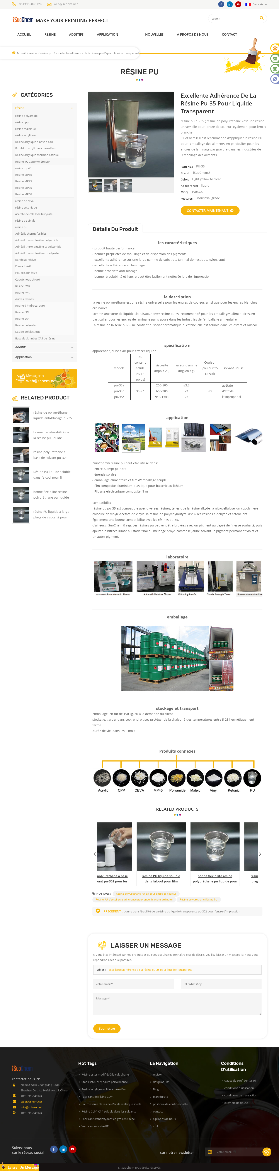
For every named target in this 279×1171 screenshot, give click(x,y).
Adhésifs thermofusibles (30, 234)
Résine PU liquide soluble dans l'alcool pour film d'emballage (52, 477)
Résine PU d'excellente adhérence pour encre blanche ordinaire (134, 899)
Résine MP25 (23, 181)
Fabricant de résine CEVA (97, 1097)
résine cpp (22, 122)
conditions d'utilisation (239, 1088)
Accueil (24, 34)
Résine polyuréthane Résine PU (199, 899)
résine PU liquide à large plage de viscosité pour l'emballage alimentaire (51, 517)
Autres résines (24, 299)
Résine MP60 (23, 194)
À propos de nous (192, 34)
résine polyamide (26, 116)
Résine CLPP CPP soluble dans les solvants (109, 1111)
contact (229, 34)
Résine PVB (22, 286)
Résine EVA (22, 319)
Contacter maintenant (207, 210)
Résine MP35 (23, 188)
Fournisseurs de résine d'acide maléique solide (111, 1104)
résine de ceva (24, 201)
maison (158, 1074)
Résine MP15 (23, 175)
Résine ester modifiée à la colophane (105, 1074)
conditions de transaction (240, 1095)
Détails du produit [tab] (115, 229)
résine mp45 (23, 168)
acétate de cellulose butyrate (34, 214)
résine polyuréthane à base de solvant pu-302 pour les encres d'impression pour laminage (231, 879)
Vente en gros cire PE (95, 1126)
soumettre (107, 1028)
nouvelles (154, 34)
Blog (156, 1089)
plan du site (160, 1097)
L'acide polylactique (27, 332)
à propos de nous (164, 1119)
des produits (161, 1082)
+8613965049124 (29, 4)
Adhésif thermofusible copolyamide (38, 247)
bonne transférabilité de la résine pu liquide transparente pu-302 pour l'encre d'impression (177, 879)
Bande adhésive (25, 260)
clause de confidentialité (240, 1080)
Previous (94, 853)
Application (107, 34)
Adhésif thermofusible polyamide (36, 240)
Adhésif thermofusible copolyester (37, 253)
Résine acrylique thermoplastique (37, 155)
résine (50, 34)
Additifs (76, 34)
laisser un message (23, 1167)
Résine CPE (22, 312)
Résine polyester (26, 325)
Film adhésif (23, 266)
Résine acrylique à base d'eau (34, 142)
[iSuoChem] (69, 20)
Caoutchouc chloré (27, 279)
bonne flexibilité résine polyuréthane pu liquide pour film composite (51, 497)
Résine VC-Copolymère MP (32, 162)
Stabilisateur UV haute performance (105, 1082)
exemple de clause (236, 1103)
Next (260, 853)
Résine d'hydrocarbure (30, 305)
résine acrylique (25, 135)
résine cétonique (26, 207)
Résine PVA (22, 292)
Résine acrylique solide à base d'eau (104, 1089)
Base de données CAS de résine (35, 338)
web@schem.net (66, 4)
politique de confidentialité (170, 1104)
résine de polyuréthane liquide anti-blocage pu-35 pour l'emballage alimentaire (123, 879)
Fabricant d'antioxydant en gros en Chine (108, 1119)
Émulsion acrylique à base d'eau (35, 148)
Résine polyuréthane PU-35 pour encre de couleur (146, 893)
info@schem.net (31, 1107)
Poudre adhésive (26, 273)
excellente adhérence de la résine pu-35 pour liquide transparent (150, 970)
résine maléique (25, 129)
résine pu (46, 53)
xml (155, 1126)
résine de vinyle (25, 220)
